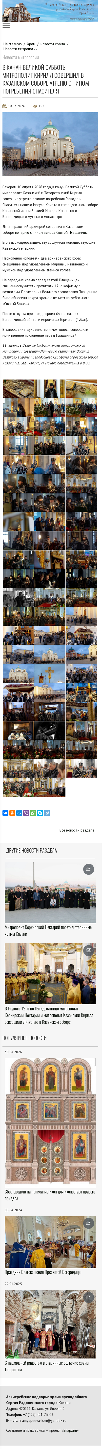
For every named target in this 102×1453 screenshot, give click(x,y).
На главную (12, 44)
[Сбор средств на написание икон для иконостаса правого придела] (50, 1122)
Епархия (70, 1430)
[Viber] (26, 813)
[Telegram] (47, 813)
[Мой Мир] (19, 813)
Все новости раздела (77, 830)
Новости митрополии (20, 49)
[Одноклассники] (12, 813)
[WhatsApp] (33, 813)
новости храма (53, 44)
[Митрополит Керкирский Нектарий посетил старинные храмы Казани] (50, 892)
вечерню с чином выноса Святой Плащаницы (51, 232)
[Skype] (40, 813)
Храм (31, 44)
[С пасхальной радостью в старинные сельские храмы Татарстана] (50, 1324)
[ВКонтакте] (5, 813)
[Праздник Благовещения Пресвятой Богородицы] (50, 1242)
